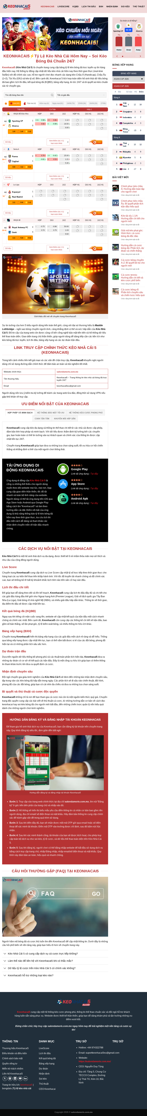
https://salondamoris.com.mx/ (95, 1061)
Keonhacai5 (47, 6)
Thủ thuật (139, 6)
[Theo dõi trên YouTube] (20, 1078)
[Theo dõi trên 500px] (25, 1078)
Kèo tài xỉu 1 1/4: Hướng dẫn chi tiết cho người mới (132, 218)
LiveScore (63, 6)
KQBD (75, 6)
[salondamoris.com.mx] (16, 6)
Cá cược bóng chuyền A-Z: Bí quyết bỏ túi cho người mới (133, 263)
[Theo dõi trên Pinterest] (10, 1078)
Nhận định (112, 6)
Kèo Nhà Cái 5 (37, 480)
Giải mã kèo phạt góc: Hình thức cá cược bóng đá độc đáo (132, 233)
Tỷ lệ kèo (18, 1088)
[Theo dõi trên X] (4, 1078)
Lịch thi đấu (89, 6)
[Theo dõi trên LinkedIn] (15, 1078)
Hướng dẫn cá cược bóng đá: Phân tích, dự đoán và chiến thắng (132, 248)
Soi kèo (125, 6)
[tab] (20, 413)
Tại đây (94, 473)
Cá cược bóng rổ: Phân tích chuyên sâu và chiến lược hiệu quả (133, 292)
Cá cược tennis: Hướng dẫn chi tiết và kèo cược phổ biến (132, 278)
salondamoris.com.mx (67, 372)
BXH (101, 6)
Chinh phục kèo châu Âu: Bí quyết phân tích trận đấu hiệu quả (132, 204)
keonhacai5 (26, 1085)
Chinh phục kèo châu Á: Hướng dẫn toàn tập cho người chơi (132, 189)
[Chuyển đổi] (5, 954)
